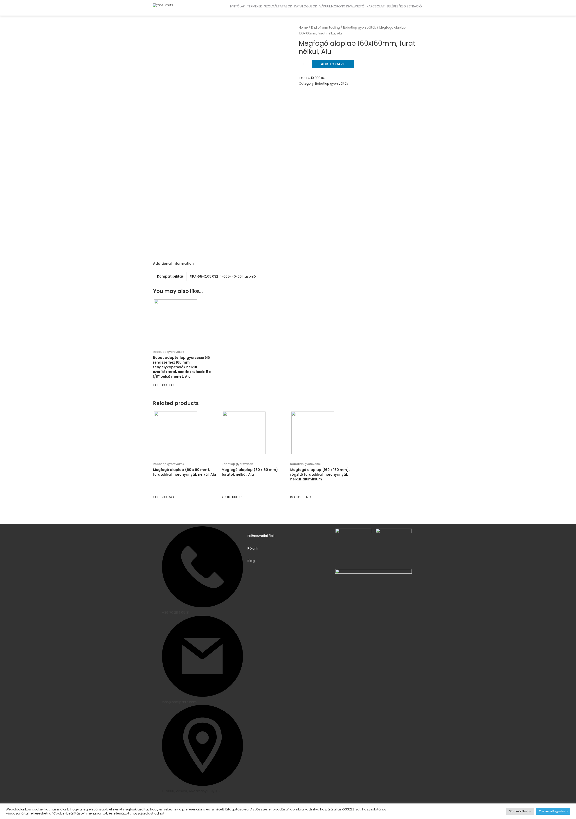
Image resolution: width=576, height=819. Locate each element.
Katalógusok (305, 6)
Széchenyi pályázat (38, 11)
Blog (251, 560)
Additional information (173, 263)
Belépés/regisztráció (404, 6)
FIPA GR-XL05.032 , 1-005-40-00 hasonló (223, 276)
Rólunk (253, 548)
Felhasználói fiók (261, 535)
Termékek (254, 6)
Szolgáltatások (278, 6)
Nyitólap (237, 6)
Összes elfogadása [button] (553, 811)
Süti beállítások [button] (520, 811)
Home (303, 27)
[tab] (173, 264)
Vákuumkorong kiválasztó (341, 6)
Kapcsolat (376, 6)
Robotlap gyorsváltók (359, 27)
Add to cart (333, 64)
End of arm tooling (325, 27)
